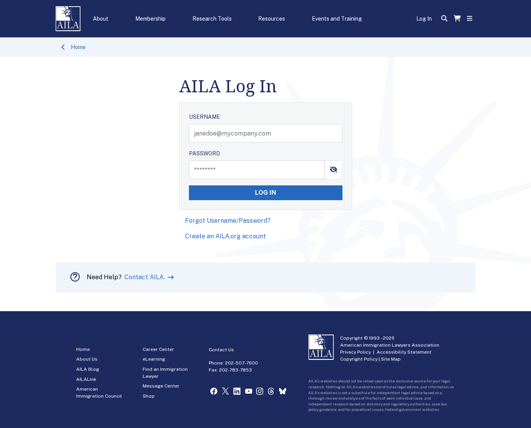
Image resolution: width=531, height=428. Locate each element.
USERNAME (204, 117)
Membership (150, 19)
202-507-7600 (241, 363)
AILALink (86, 379)
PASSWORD (204, 153)
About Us (87, 359)
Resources (271, 19)
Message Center (161, 386)
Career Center (158, 349)
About (100, 19)
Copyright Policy (358, 359)
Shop (149, 396)
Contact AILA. (145, 277)
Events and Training (337, 19)
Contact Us (221, 349)
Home (78, 47)
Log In (424, 19)
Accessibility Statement (404, 352)
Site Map (391, 359)
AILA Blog (87, 369)
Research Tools (212, 19)
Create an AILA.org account (225, 236)
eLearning (154, 359)
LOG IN (265, 192)
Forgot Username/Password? (228, 220)
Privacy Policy (355, 352)
